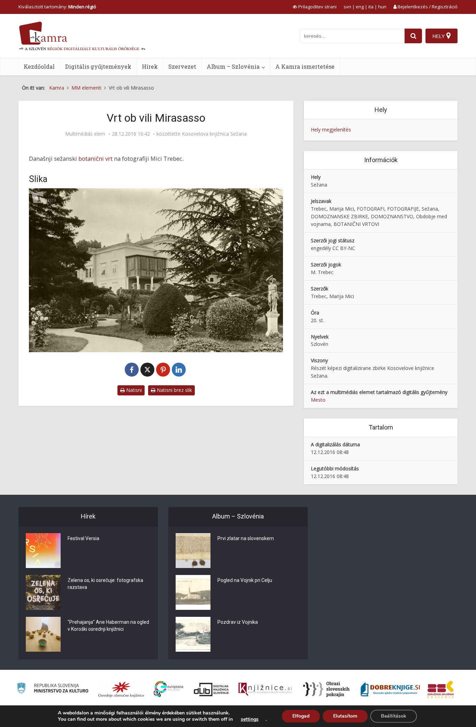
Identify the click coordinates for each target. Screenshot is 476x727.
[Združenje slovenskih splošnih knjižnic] (265, 689)
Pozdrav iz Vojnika (237, 622)
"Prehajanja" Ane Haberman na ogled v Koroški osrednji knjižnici (108, 625)
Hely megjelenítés (331, 129)
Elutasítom (345, 716)
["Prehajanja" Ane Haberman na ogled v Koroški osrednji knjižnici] (43, 634)
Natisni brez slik (173, 390)
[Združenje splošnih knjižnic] (441, 689)
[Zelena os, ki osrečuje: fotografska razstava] (43, 592)
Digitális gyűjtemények (98, 66)
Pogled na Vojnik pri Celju (244, 580)
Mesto (318, 399)
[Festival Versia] (43, 550)
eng (360, 6)
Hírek (150, 66)
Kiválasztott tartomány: (57, 6)
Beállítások (393, 716)
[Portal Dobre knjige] (390, 689)
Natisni (133, 390)
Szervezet (182, 66)
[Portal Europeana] (168, 689)
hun (382, 6)
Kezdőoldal (39, 66)
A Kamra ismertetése (305, 66)
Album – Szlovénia (233, 66)
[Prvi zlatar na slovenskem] (193, 550)
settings (250, 719)
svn (347, 6)
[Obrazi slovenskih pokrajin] (326, 689)
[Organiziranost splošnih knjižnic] (121, 689)
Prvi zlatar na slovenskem (245, 538)
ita (371, 6)
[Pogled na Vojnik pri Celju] (193, 592)
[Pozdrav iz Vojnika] (193, 634)
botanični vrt (96, 158)
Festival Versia (83, 538)
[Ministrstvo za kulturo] (52, 689)
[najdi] (413, 36)
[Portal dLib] (211, 689)
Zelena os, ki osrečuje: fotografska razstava (105, 583)
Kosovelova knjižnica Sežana (214, 134)
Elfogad (300, 716)
